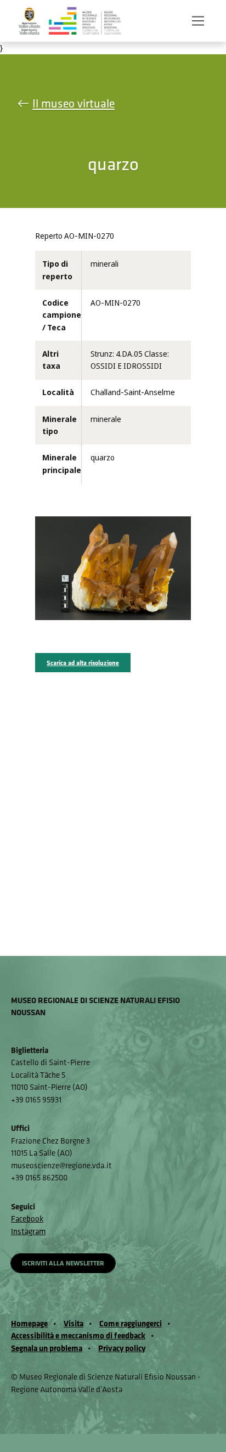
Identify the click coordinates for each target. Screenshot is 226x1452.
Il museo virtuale (73, 103)
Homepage (29, 1323)
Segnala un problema (46, 1348)
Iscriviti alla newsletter (63, 1263)
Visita (73, 1323)
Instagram (28, 1231)
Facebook (27, 1218)
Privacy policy (121, 1348)
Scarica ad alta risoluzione (83, 662)
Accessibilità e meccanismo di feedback (78, 1335)
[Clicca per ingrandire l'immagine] (113, 567)
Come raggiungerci (130, 1323)
